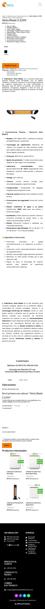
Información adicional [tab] (14, 73)
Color (6, 46)
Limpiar (6, 54)
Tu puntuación (7, 406)
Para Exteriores (22, 16)
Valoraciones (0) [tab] (12, 75)
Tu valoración (7, 408)
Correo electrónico (9, 432)
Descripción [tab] (11, 72)
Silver (26, 380)
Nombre (5, 428)
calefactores (13, 70)
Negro (21, 380)
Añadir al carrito (10, 65)
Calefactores (11, 16)
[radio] (5, 51)
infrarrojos (22, 70)
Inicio (4, 16)
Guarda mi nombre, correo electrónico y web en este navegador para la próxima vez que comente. (20, 440)
